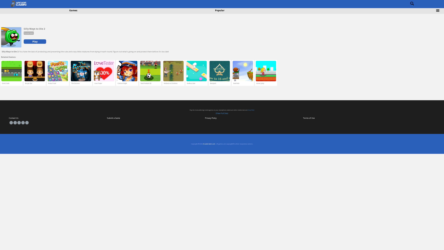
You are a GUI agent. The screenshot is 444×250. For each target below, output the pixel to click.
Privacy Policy (211, 118)
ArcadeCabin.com (209, 144)
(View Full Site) (222, 113)
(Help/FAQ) (251, 110)
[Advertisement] (18, 19)
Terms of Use (309, 118)
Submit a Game (113, 118)
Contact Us (13, 118)
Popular (220, 10)
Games (73, 10)
